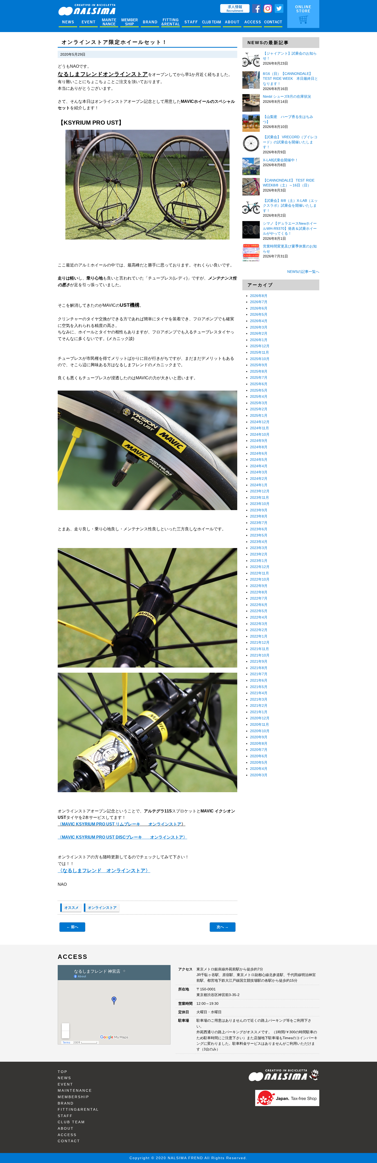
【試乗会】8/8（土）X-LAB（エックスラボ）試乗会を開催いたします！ (290, 205)
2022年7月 (258, 598)
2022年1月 (258, 636)
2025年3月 (258, 403)
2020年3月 (258, 775)
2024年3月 (258, 472)
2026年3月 (258, 327)
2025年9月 (258, 365)
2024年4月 (258, 466)
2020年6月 (258, 756)
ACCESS (67, 1135)
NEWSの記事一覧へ (303, 272)
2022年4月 (258, 617)
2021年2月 (258, 705)
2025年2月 (258, 409)
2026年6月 (258, 308)
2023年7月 (258, 523)
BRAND (66, 1103)
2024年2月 (258, 478)
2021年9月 (258, 661)
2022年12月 (260, 567)
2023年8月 (258, 516)
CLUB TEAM (71, 1122)
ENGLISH (209, 6)
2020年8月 (258, 743)
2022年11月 (259, 573)
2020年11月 (259, 724)
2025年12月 (260, 346)
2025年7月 (258, 377)
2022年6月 (258, 605)
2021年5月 (258, 687)
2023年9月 (258, 510)
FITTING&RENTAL (78, 1109)
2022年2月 (258, 630)
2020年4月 (258, 769)
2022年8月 (258, 592)
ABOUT (66, 1128)
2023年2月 (258, 554)
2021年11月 (259, 649)
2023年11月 (259, 497)
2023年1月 (258, 561)
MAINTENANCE (75, 1090)
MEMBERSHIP (73, 1097)
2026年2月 (258, 333)
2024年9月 (258, 441)
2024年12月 (260, 422)
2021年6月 (258, 680)
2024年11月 (259, 428)
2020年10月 (260, 731)
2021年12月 (260, 642)
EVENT (65, 1084)
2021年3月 (258, 699)
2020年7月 (258, 750)
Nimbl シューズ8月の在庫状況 (287, 96)
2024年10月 (260, 434)
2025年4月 (258, 396)
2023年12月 (260, 491)
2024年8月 (258, 447)
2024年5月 (258, 460)
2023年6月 (258, 529)
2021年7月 (258, 674)
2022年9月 (258, 586)
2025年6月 (258, 384)
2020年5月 (258, 762)
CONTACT (69, 1141)
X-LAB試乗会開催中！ (280, 160)
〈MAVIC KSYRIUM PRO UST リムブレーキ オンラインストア (119, 824)
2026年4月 (258, 321)
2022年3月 (258, 624)
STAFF (65, 1116)
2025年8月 (258, 371)
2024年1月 (258, 485)
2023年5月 (258, 535)
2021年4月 (258, 693)
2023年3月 (258, 548)
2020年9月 (258, 737)
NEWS (64, 1078)
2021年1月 (258, 712)
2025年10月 (260, 359)
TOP (62, 1072)
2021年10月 (260, 655)
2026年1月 (258, 340)
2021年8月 (258, 668)
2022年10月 (260, 579)
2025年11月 (259, 352)
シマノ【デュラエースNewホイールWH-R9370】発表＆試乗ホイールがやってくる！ (290, 228)
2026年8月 (258, 296)
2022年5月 (258, 611)
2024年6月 (258, 453)
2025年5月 (258, 390)
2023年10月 (260, 504)
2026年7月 (258, 302)
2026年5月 (258, 314)
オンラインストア (102, 908)
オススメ (71, 908)
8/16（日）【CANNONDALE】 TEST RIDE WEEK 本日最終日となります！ (290, 79)
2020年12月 (260, 718)
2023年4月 (258, 542)
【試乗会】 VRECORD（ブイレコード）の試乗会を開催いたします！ (290, 142)
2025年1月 (258, 415)
